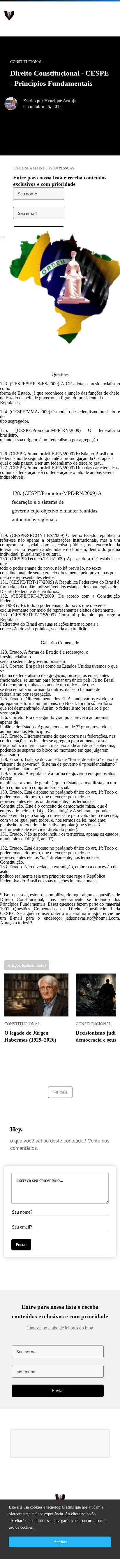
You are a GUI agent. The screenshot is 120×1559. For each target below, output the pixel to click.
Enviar (58, 1390)
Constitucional (22, 1023)
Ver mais (60, 1092)
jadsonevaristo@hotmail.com (92, 918)
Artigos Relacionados (26, 965)
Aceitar (60, 1541)
